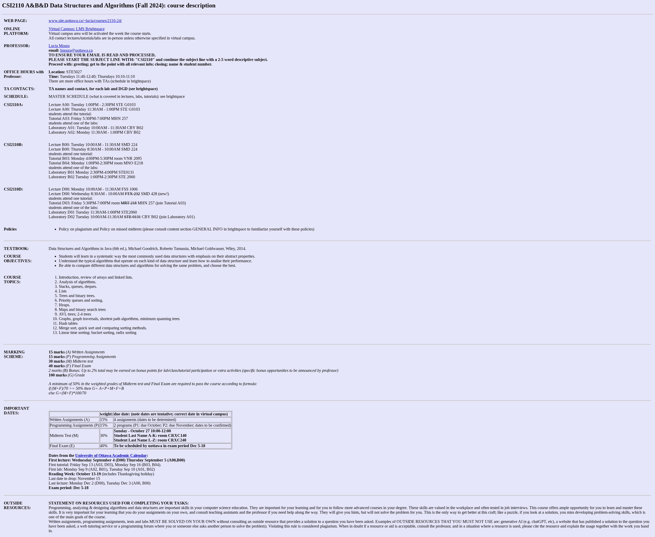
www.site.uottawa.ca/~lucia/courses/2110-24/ (85, 20)
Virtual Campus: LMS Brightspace (77, 29)
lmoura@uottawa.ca (76, 50)
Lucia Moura (59, 46)
